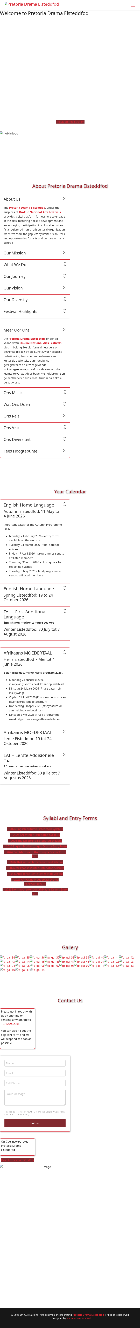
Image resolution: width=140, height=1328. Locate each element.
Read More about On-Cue (17, 1160)
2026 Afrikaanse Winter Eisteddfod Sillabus (36, 868)
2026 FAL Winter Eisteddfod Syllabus (36, 835)
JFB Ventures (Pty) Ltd (79, 1318)
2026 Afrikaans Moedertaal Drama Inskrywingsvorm (36, 882)
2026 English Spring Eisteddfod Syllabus (36, 840)
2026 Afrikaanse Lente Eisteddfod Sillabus (36, 874)
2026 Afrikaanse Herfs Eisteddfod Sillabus (36, 862)
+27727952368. (10, 1024)
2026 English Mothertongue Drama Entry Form (36, 846)
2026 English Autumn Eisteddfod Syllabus (36, 829)
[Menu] (133, 5)
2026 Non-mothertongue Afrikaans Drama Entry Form (36, 891)
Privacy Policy (59, 1111)
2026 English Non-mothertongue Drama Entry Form (36, 854)
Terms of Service (16, 1114)
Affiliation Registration (70, 122)
